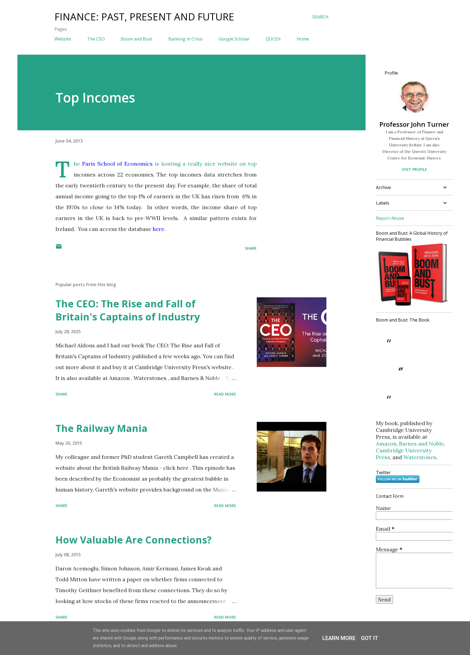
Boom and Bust (136, 39)
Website (62, 39)
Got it (369, 638)
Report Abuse (390, 218)
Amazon (386, 443)
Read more (225, 394)
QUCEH (273, 39)
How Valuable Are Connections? (133, 539)
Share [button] (251, 248)
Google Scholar (234, 39)
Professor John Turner (414, 124)
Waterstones (419, 457)
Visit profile (414, 169)
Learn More (338, 638)
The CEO (96, 39)
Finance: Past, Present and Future (144, 16)
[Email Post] (58, 248)
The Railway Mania (101, 428)
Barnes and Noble (421, 443)
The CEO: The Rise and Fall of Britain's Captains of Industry (127, 310)
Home (303, 39)
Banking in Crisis (185, 39)
